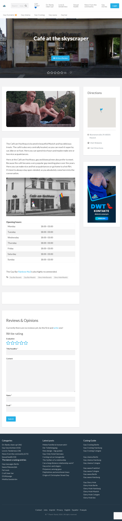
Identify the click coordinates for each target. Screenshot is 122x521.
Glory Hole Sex (89, 497)
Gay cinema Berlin (90, 457)
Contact (38, 510)
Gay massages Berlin (10, 464)
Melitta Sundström (9, 479)
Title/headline (12, 349)
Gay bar (64, 15)
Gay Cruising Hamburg (92, 448)
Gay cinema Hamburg (92, 460)
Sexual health (76, 6)
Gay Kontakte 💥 (10, 15)
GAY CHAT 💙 (37, 6)
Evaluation (10, 339)
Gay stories (104, 6)
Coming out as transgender (53, 457)
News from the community (90, 6)
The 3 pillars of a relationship (54, 460)
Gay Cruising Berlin (91, 444)
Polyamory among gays (52, 469)
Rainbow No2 (24, 271)
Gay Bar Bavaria (15, 277)
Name (9, 395)
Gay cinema (25, 15)
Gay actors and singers (52, 466)
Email (8, 405)
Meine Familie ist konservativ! (55, 444)
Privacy (60, 510)
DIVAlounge (7, 476)
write (55, 328)
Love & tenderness (62, 6)
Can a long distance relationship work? (58, 463)
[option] (111, 519)
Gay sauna (53, 15)
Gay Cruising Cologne (92, 451)
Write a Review (61, 58)
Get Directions (96, 148)
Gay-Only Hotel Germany (53, 454)
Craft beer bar (8, 473)
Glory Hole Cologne (91, 494)
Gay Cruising (39, 15)
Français (83, 510)
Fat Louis (5, 470)
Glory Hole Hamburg (92, 488)
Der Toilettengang (50, 448)
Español (75, 510)
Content (9, 359)
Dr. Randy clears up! (50, 6)
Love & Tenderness (9, 451)
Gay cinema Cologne (91, 463)
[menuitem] (38, 6)
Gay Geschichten (9, 448)
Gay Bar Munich (29, 277)
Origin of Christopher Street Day (56, 475)
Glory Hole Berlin (90, 485)
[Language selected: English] (112, 518)
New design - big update (52, 451)
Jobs (46, 510)
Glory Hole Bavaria (44, 277)
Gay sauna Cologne (91, 471)
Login (114, 6)
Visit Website (96, 143)
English (67, 510)
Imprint (52, 510)
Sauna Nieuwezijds (9, 467)
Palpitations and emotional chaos (56, 472)
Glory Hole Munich (60, 277)
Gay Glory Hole (89, 482)
